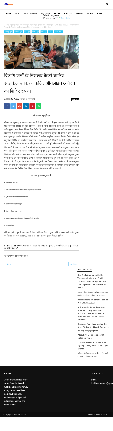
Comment (75, 99)
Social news (58, 31)
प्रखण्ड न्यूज (35, 31)
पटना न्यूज (27, 31)
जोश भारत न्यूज (18, 31)
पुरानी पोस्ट (73, 264)
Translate (65, 18)
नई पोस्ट (8, 264)
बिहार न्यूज (43, 31)
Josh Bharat (22, 414)
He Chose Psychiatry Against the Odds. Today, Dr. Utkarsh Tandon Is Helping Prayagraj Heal (93, 327)
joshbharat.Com (102, 414)
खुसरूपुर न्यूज (8, 31)
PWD (50, 31)
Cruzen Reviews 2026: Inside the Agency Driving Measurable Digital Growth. (92, 345)
